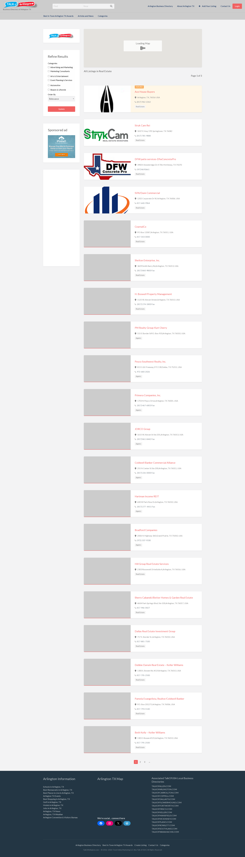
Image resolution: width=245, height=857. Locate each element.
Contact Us (225, 6)
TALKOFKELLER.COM (162, 812)
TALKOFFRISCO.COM (162, 809)
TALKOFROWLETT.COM (163, 825)
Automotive (55, 85)
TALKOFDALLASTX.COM (163, 799)
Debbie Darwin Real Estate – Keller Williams (159, 664)
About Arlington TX (185, 6)
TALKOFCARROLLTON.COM (165, 792)
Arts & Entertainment (59, 76)
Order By (52, 94)
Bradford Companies (146, 530)
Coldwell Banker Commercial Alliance (155, 462)
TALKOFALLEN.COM (161, 786)
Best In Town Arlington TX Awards (58, 16)
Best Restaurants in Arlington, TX (57, 790)
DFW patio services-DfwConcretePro (155, 159)
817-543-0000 (143, 237)
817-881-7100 (143, 641)
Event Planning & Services (61, 80)
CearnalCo (140, 226)
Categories (103, 16)
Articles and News (86, 16)
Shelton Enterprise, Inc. (147, 260)
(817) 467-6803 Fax (146, 405)
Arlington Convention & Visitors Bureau (60, 817)
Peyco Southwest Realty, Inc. (150, 361)
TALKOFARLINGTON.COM (164, 789)
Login (237, 6)
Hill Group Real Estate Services (152, 563)
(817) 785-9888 (144, 135)
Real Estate (140, 107)
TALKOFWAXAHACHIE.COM (165, 832)
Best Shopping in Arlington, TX (56, 799)
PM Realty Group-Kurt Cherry (151, 327)
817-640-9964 (143, 203)
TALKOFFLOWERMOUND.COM (167, 802)
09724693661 (143, 169)
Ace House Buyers (145, 91)
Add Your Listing (209, 6)
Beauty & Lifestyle (58, 90)
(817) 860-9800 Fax (146, 270)
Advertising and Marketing (61, 67)
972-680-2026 (143, 371)
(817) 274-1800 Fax (146, 304)
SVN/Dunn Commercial (147, 192)
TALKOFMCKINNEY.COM (164, 819)
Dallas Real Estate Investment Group (155, 631)
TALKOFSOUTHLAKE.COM (164, 828)
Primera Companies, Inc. (148, 395)
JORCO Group (142, 428)
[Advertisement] (61, 220)
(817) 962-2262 (144, 102)
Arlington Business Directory (160, 6)
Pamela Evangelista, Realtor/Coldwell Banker (159, 698)
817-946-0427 (143, 607)
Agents (138, 338)
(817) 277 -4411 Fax (146, 506)
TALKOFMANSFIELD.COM (164, 815)
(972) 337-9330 (144, 540)
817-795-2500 (143, 675)
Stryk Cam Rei (142, 125)
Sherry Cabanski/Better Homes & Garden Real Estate (164, 597)
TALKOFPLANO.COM (162, 822)
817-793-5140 (143, 709)
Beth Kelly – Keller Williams (150, 732)
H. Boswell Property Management (153, 294)
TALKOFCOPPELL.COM (163, 796)
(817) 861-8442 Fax (146, 439)
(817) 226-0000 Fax (146, 473)
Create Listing (140, 845)
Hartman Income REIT (147, 496)
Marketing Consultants (60, 71)
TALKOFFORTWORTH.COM (165, 805)
